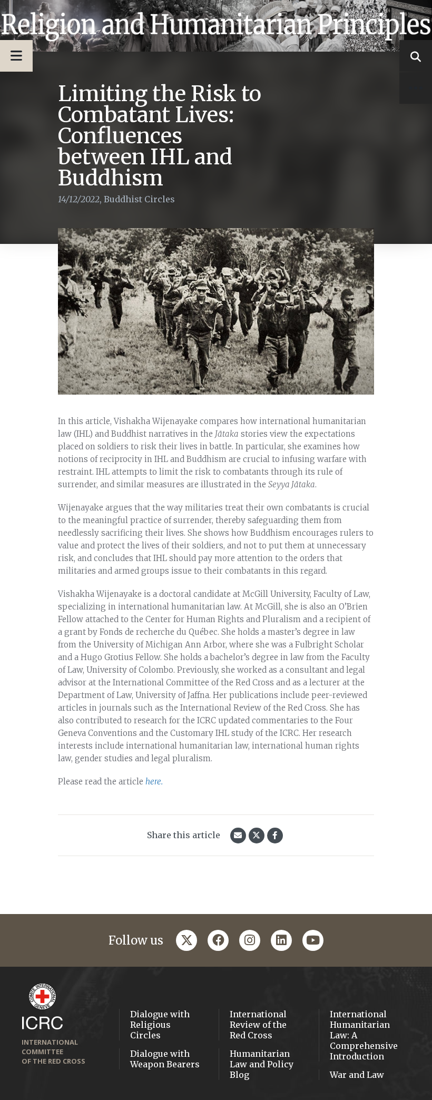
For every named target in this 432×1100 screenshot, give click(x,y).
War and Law (357, 1074)
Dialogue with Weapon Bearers (165, 1058)
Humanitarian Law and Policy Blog (261, 1064)
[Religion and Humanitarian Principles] (216, 26)
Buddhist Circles (139, 199)
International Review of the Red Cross (258, 1024)
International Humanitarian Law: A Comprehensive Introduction (364, 1035)
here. (154, 782)
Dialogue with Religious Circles (160, 1024)
